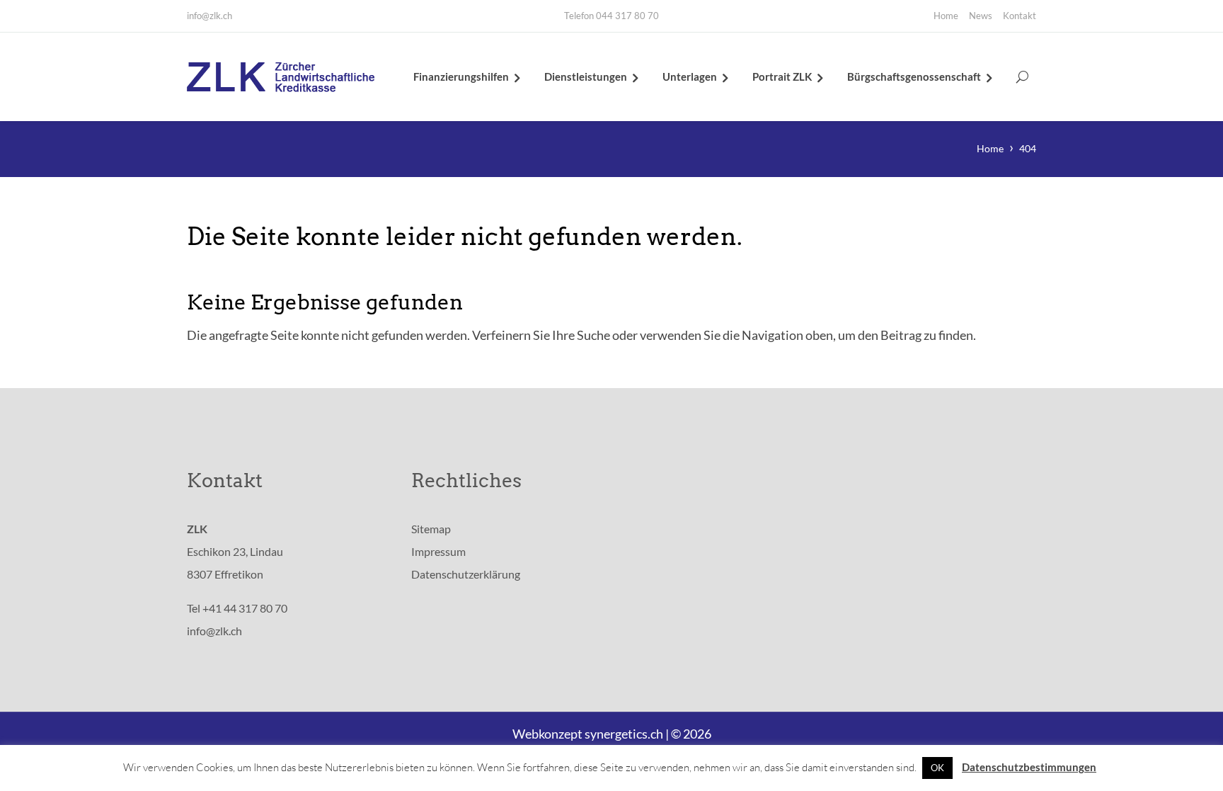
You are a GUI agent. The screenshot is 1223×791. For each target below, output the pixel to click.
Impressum (438, 551)
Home (946, 15)
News (980, 15)
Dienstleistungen (585, 76)
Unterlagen (689, 76)
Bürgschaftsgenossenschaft (914, 76)
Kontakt (1019, 15)
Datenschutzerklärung (465, 574)
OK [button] (937, 767)
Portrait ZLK (782, 76)
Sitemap (431, 528)
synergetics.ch (624, 733)
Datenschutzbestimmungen (1029, 767)
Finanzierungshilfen (461, 76)
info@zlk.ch (209, 15)
